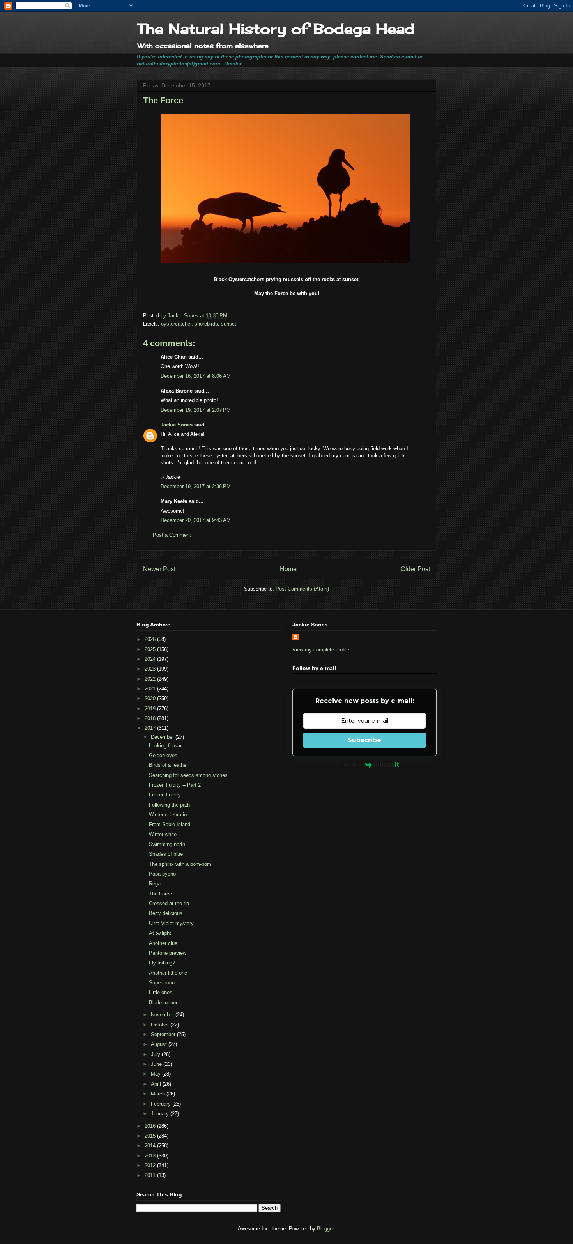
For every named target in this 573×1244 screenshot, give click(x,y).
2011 (151, 1175)
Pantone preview (167, 953)
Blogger (325, 1229)
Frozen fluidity (165, 795)
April (157, 1084)
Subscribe (364, 740)
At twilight (160, 933)
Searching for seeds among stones (188, 775)
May (156, 1074)
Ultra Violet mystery (171, 923)
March (158, 1094)
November (163, 1014)
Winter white (163, 834)
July (156, 1054)
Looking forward (166, 746)
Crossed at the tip (169, 903)
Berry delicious (165, 913)
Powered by (345, 764)
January (160, 1114)
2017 (151, 728)
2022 (151, 679)
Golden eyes (163, 755)
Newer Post (159, 569)
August (159, 1044)
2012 (151, 1165)
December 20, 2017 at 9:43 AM (196, 520)
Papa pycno (162, 874)
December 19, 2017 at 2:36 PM (196, 486)
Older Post (415, 569)
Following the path (169, 805)
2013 (151, 1156)
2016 (151, 1126)
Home (288, 569)
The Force (160, 894)
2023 (151, 669)
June (157, 1064)
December (163, 737)
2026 (151, 639)
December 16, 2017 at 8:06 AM (196, 376)
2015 (151, 1136)
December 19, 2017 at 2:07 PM (196, 410)
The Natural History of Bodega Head (276, 28)
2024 (151, 659)
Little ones (160, 992)
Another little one (168, 973)
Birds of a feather (168, 765)
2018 (151, 718)
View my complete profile (320, 650)
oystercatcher (176, 324)
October (160, 1025)
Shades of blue (166, 854)
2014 (151, 1145)
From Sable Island (169, 824)
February (161, 1104)
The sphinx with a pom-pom (180, 864)
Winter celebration (169, 815)
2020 (151, 698)
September (164, 1034)
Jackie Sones (177, 425)
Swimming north (167, 844)
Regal (155, 884)
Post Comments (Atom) (302, 589)
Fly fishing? (162, 963)
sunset (228, 324)
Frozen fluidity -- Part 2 (175, 785)
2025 (151, 649)
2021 (151, 689)
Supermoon (162, 983)
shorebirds (206, 324)
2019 (151, 708)
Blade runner (163, 1002)
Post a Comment (172, 535)
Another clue (163, 943)
